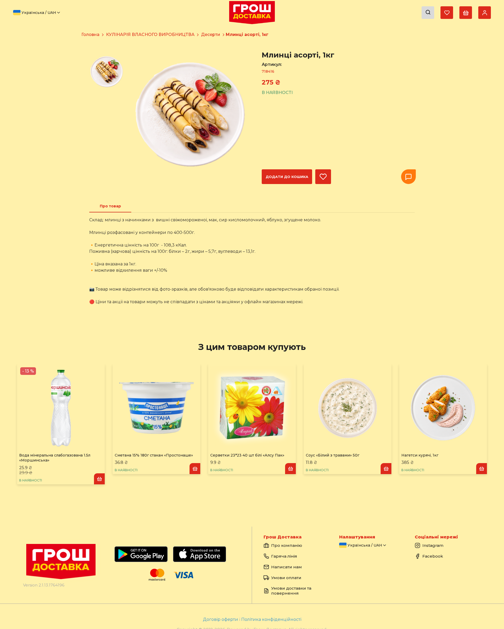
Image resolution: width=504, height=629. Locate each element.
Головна (90, 34)
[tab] (110, 206)
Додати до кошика (287, 177)
